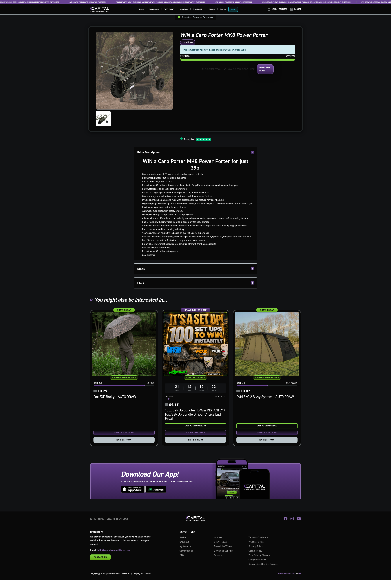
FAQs (140, 283)
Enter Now (124, 439)
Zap (299, 574)
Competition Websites (286, 574)
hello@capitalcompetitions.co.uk (113, 550)
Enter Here (42, 2)
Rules (141, 269)
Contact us (100, 557)
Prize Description (148, 152)
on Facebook (88, 2)
